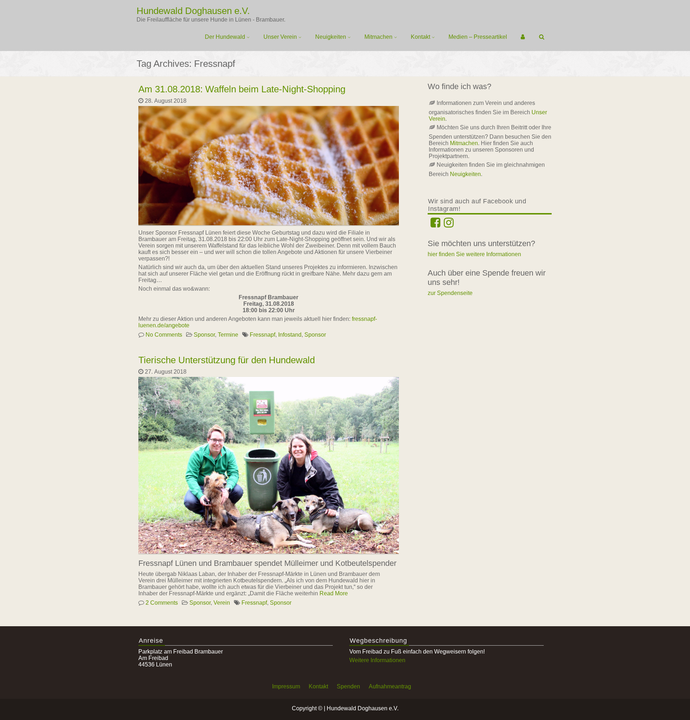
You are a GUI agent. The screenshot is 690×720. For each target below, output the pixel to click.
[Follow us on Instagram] (449, 225)
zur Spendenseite (450, 293)
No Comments (164, 335)
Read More (333, 593)
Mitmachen (378, 37)
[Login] (523, 37)
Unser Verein (280, 37)
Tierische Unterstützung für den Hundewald (226, 360)
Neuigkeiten (330, 37)
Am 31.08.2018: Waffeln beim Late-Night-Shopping (241, 89)
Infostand (290, 335)
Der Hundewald (225, 37)
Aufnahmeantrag (390, 686)
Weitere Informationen (377, 660)
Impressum (286, 686)
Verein (221, 603)
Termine (228, 335)
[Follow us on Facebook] (435, 225)
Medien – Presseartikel (477, 37)
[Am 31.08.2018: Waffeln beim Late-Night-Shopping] (269, 225)
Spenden (348, 686)
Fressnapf (262, 335)
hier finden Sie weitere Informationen (474, 254)
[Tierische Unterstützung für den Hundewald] (269, 553)
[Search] (542, 37)
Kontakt (420, 37)
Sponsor (204, 335)
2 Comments (162, 603)
